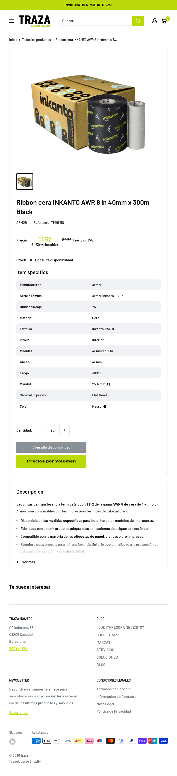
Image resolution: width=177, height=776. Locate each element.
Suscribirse (18, 712)
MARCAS (103, 642)
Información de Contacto (116, 696)
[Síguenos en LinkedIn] (12, 741)
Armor (21, 223)
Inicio (13, 40)
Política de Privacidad (114, 711)
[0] (164, 20)
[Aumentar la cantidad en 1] (64, 430)
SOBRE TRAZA (108, 635)
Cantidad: (24, 430)
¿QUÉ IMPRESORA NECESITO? (120, 627)
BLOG (101, 664)
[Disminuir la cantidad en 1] (40, 430)
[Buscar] (138, 21)
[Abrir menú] (11, 21)
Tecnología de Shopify (25, 761)
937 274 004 (18, 648)
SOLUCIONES (107, 657)
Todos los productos (36, 40)
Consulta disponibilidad (51, 447)
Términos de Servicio (113, 689)
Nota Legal (105, 704)
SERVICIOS (105, 649)
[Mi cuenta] (154, 20)
